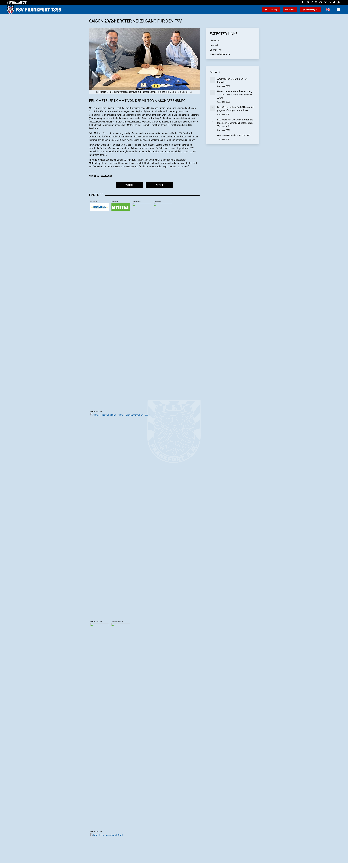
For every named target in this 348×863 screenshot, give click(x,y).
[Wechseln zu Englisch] (328, 9)
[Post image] (212, 80)
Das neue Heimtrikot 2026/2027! (234, 135)
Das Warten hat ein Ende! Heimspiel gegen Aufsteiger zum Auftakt (235, 109)
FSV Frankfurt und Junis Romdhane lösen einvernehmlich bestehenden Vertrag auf (235, 123)
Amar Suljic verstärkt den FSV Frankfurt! (232, 80)
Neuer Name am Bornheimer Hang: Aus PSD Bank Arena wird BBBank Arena (235, 94)
